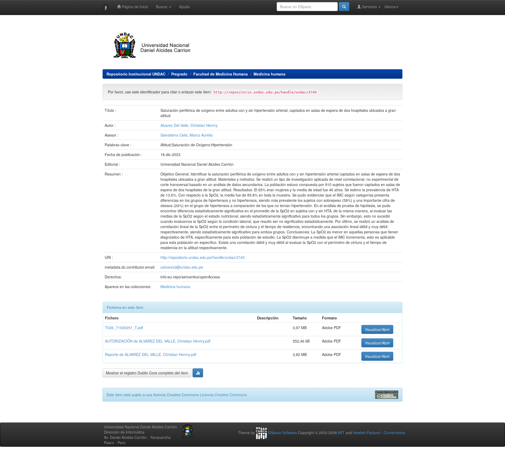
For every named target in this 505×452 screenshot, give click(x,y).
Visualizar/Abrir (377, 329)
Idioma (390, 6)
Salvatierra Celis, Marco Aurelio (186, 135)
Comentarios (394, 432)
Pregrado (179, 74)
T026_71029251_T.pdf (124, 327)
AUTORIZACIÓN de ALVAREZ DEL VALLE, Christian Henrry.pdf (157, 341)
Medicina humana (269, 74)
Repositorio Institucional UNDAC (136, 74)
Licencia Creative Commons (223, 394)
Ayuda (184, 6)
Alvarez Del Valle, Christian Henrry (189, 125)
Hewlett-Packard (366, 432)
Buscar (162, 6)
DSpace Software (282, 432)
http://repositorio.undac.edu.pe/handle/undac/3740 (202, 257)
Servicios (369, 6)
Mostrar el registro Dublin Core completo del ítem (147, 372)
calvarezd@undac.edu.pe (181, 267)
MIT (341, 432)
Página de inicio (134, 6)
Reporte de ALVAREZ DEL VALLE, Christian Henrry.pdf (150, 354)
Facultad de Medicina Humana (220, 74)
